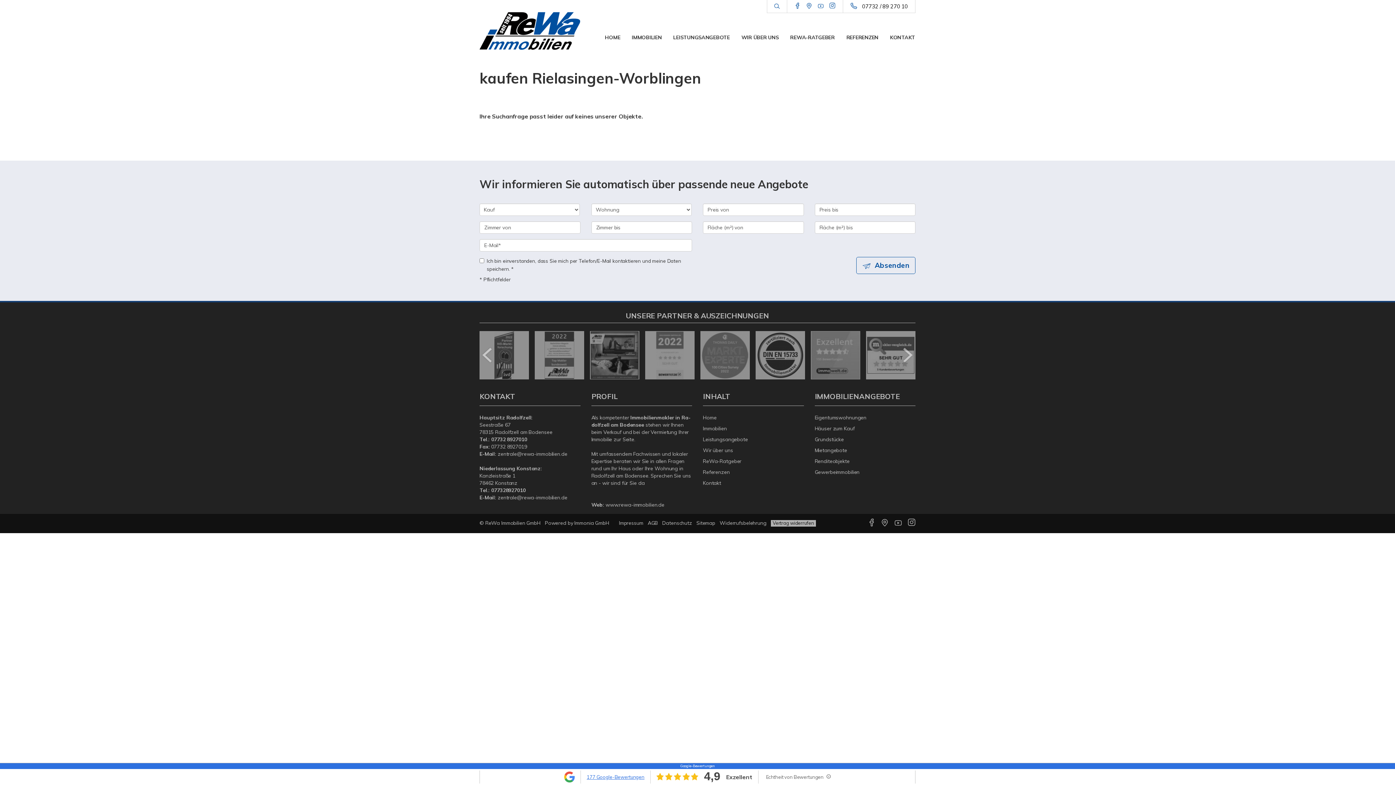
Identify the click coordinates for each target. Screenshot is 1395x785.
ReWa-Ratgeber (812, 37)
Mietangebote (831, 450)
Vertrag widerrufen (793, 523)
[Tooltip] (828, 776)
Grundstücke (829, 439)
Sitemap (705, 523)
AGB (653, 523)
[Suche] (777, 6)
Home (612, 37)
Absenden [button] (892, 265)
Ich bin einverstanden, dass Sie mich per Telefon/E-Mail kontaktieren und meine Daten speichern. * (584, 265)
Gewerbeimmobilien (837, 472)
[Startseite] (530, 30)
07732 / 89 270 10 (885, 6)
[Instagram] (832, 6)
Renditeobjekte (832, 461)
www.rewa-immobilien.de (635, 505)
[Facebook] (797, 6)
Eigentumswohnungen (841, 417)
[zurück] (488, 355)
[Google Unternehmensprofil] (809, 6)
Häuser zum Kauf (835, 428)
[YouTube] (821, 6)
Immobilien (647, 37)
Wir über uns (760, 37)
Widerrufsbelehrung (743, 523)
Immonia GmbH (591, 523)
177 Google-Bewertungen (615, 777)
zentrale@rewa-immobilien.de (532, 454)
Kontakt (902, 37)
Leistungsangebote (701, 37)
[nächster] (907, 355)
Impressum (631, 523)
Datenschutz (677, 523)
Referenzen (862, 37)
